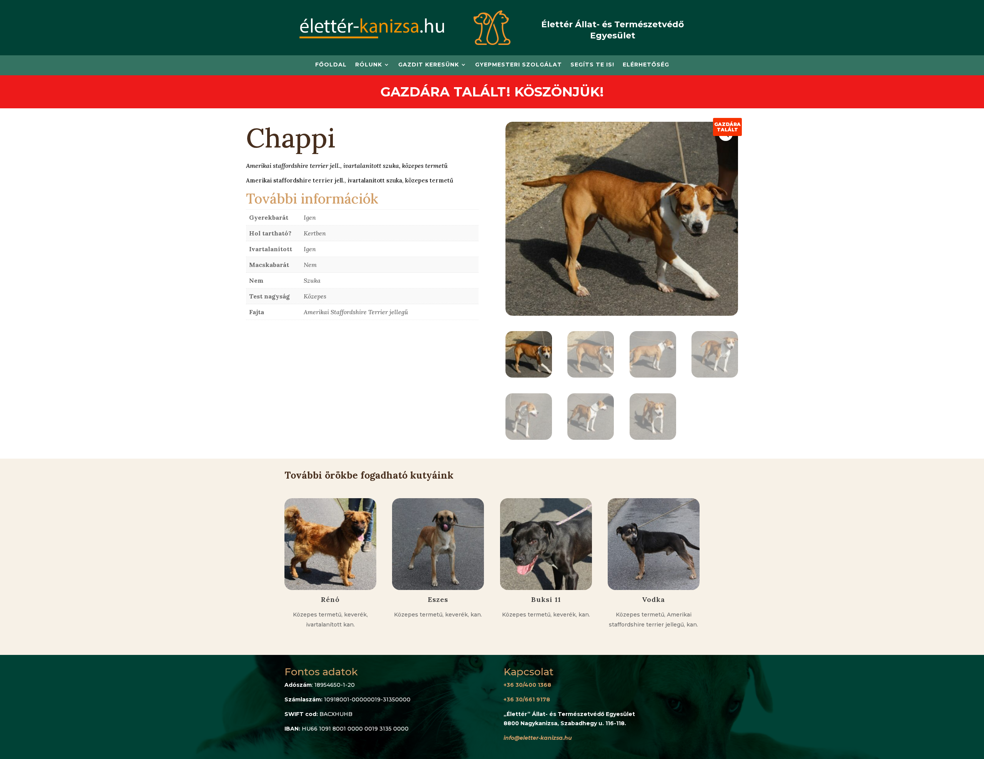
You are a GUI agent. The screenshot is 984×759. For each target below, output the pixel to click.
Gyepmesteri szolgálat (518, 65)
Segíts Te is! (592, 65)
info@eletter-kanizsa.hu (538, 737)
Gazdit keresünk (428, 65)
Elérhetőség (646, 65)
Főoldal (331, 65)
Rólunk (368, 65)
